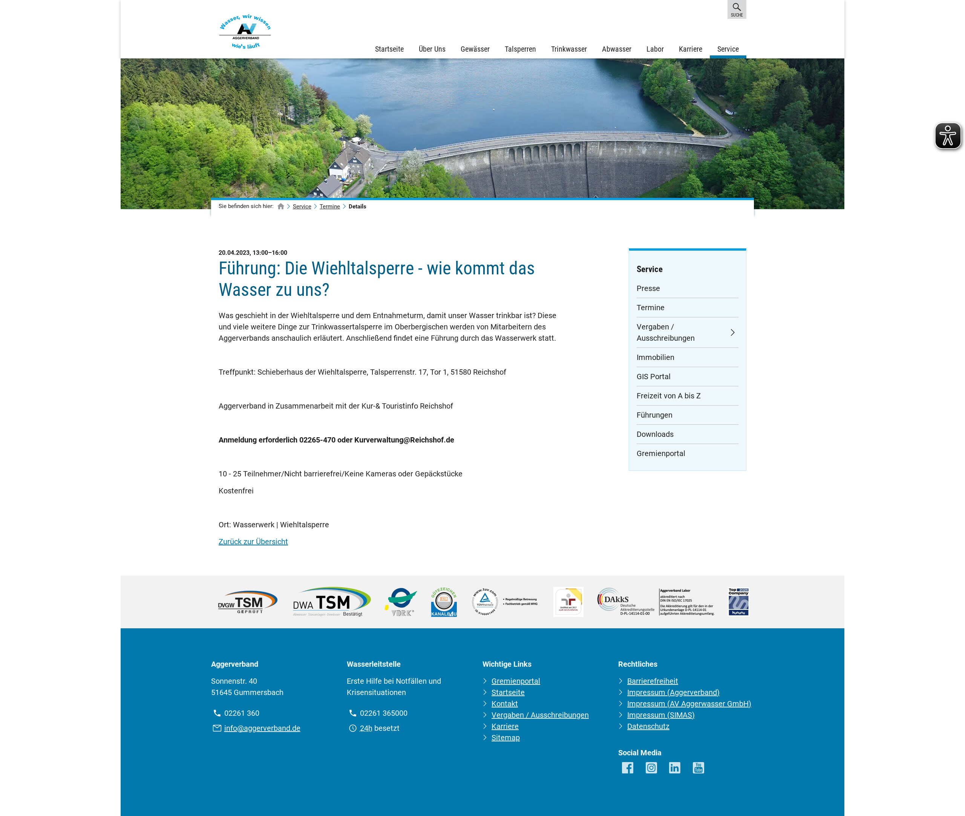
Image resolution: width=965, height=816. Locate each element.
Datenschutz (648, 726)
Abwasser (616, 49)
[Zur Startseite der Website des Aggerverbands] (245, 33)
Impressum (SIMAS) (661, 715)
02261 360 (241, 713)
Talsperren (520, 49)
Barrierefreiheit (652, 681)
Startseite (389, 49)
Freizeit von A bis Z (669, 395)
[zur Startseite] (280, 206)
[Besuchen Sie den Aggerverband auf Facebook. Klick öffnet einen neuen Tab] (628, 768)
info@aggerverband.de (262, 728)
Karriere (690, 49)
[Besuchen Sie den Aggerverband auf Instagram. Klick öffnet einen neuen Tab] (652, 768)
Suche (737, 15)
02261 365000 (383, 713)
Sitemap (506, 737)
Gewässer (475, 49)
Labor (655, 49)
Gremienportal (661, 453)
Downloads (655, 434)
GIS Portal (654, 376)
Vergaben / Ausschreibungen (666, 332)
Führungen (654, 414)
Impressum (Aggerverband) (673, 692)
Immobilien (655, 357)
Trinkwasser (569, 49)
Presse (648, 288)
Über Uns (432, 49)
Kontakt (505, 703)
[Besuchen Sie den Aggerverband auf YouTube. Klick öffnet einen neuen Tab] (699, 768)
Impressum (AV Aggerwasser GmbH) (689, 703)
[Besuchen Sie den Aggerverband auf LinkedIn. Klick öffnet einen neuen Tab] (675, 768)
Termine (330, 206)
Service (728, 49)
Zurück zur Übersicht (253, 541)
